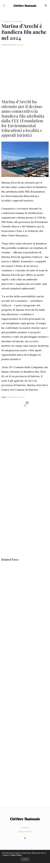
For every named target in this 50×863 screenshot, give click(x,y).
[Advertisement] (25, 71)
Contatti (25, 828)
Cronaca (6, 21)
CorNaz (20, 45)
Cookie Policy (16, 855)
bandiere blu (13, 397)
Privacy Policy (25, 832)
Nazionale (17, 21)
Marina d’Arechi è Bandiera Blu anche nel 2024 (23, 31)
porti (22, 397)
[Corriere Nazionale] (25, 5)
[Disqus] (25, 450)
